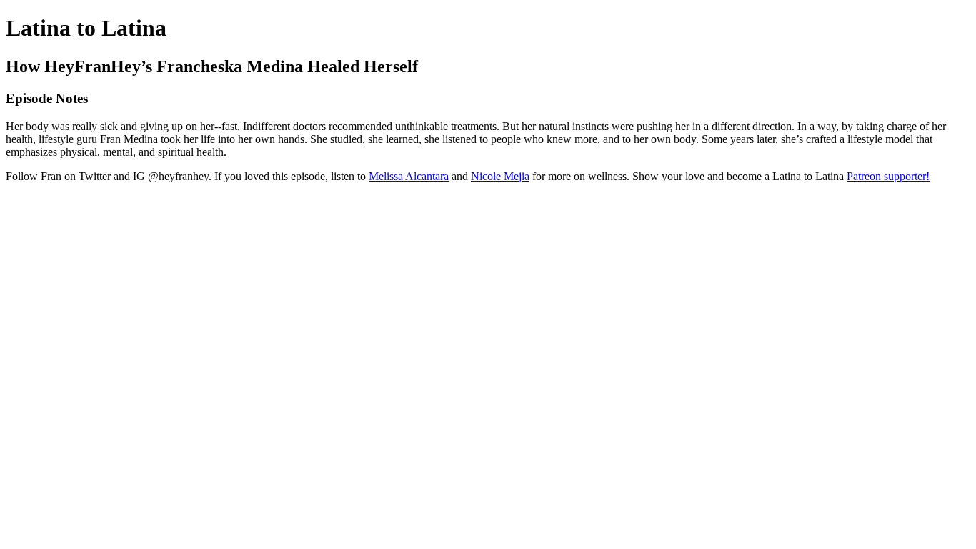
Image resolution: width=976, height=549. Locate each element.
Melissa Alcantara (409, 176)
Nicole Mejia (500, 176)
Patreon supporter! (888, 176)
